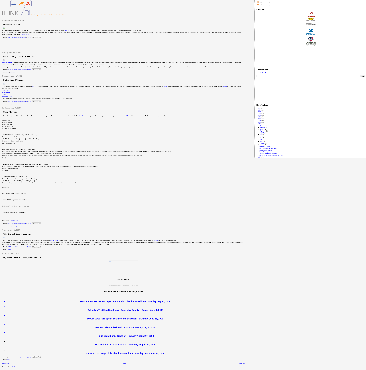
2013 (259, 115)
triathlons (127, 116)
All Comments (263, 5)
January (262, 145)
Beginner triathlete (7, 62)
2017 (259, 108)
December (263, 126)
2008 (259, 124)
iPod (57, 240)
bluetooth (52, 240)
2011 (259, 119)
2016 (259, 110)
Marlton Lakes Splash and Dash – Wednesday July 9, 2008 (125, 327)
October (262, 129)
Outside (155, 240)
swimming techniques (17, 226)
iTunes (165, 86)
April (261, 139)
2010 (259, 120)
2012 (259, 117)
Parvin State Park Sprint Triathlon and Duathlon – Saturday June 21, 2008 (125, 318)
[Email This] (33, 37)
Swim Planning (10, 112)
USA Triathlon (6, 92)
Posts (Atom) (13, 367)
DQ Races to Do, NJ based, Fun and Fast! (22, 257)
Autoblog (67, 30)
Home (124, 363)
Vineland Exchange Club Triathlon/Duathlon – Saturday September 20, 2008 (125, 353)
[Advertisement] (35, 45)
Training (9, 249)
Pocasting (9, 104)
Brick (8, 72)
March (262, 141)
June (261, 136)
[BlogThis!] (35, 37)
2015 (259, 112)
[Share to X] (36, 37)
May (261, 138)
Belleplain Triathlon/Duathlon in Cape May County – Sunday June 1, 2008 (125, 310)
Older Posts (242, 363)
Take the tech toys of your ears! (17, 234)
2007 (259, 157)
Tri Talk (4, 94)
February (262, 143)
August (262, 132)
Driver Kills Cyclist (11, 24)
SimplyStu (5, 90)
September (263, 131)
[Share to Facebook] (38, 37)
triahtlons (34, 86)
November (263, 127)
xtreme (225, 86)
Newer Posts (5, 363)
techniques (12, 72)
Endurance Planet (7, 96)
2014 (259, 113)
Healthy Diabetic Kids (266, 73)
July (261, 134)
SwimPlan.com (83, 116)
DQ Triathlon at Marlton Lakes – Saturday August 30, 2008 (125, 344)
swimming (9, 226)
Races (8, 359)
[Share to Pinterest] (40, 37)
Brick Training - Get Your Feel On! (18, 56)
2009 (259, 122)
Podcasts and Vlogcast (13, 80)
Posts (260, 2)
